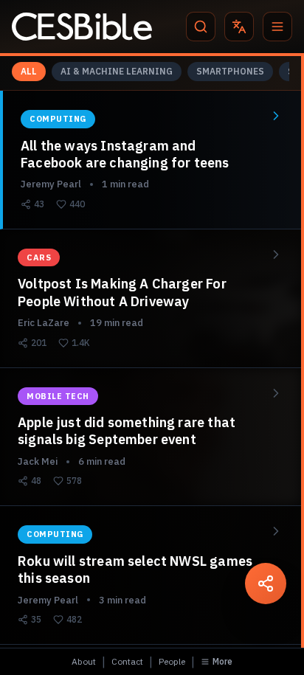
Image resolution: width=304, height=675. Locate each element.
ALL (29, 71)
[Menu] (277, 26)
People (172, 661)
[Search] (200, 26)
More (222, 661)
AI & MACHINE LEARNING (117, 71)
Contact (127, 661)
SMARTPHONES (230, 71)
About (84, 661)
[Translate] (239, 26)
